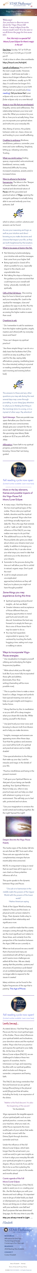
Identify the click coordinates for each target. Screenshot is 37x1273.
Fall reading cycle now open (18, 480)
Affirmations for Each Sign (13, 1238)
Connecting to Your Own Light (14, 1243)
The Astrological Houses (12, 1241)
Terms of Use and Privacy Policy (18, 1267)
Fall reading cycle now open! (18, 1014)
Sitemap (23, 1263)
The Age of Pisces (18, 988)
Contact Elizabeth (10, 1255)
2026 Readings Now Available (14, 1249)
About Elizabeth (14, 1263)
